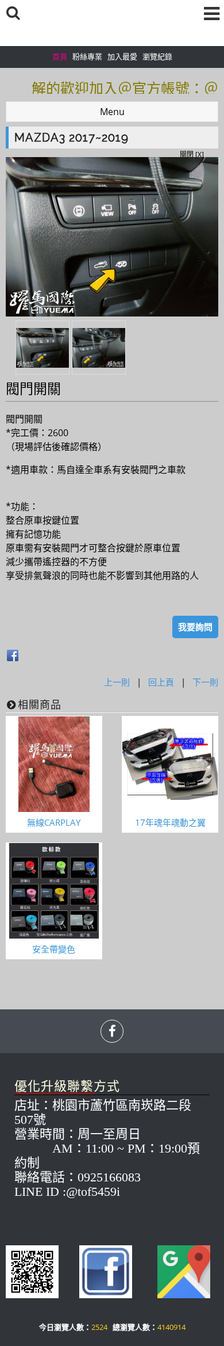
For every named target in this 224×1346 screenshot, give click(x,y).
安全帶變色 (53, 949)
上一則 (117, 682)
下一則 (205, 682)
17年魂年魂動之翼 (170, 822)
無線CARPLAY (53, 822)
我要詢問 (195, 626)
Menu (112, 111)
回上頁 (161, 682)
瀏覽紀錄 (157, 56)
